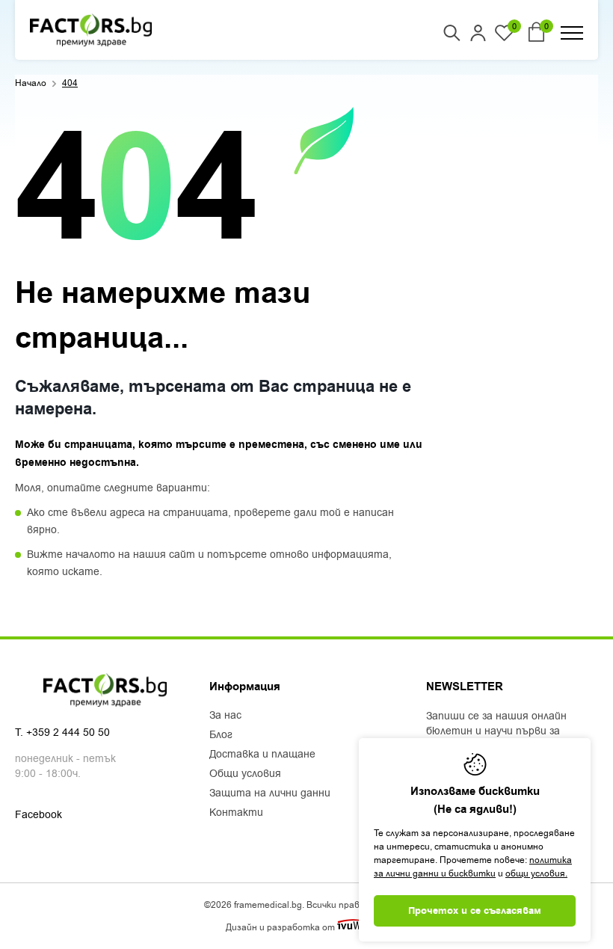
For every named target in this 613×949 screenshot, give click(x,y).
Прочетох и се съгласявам (474, 911)
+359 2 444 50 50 (68, 732)
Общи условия (245, 774)
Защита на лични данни (269, 793)
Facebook (38, 815)
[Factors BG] (91, 29)
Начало (30, 83)
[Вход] (478, 33)
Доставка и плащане (262, 754)
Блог (220, 735)
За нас (225, 715)
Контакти (236, 813)
